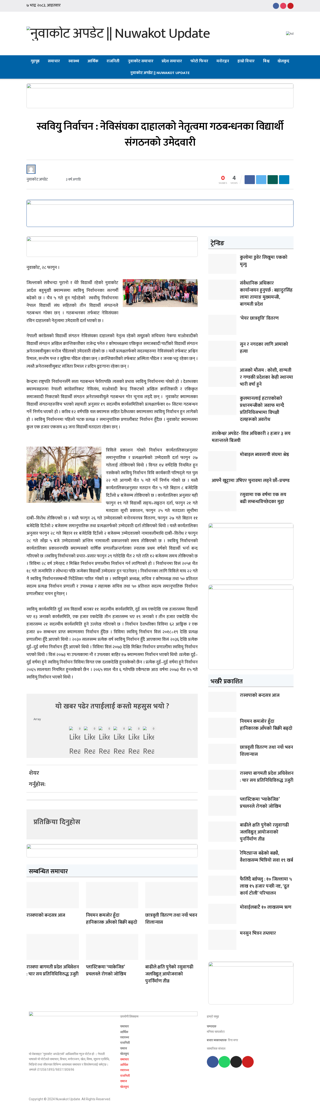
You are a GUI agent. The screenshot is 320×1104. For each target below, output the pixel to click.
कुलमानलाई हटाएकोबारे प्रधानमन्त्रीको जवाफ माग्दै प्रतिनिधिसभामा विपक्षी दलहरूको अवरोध (262, 408)
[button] (61, 770)
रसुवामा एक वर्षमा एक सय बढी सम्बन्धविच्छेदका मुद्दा (263, 498)
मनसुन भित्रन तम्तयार (258, 933)
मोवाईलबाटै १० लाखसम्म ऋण (265, 907)
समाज (123, 1048)
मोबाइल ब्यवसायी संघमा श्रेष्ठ (264, 455)
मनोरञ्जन (222, 61)
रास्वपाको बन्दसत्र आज (45, 915)
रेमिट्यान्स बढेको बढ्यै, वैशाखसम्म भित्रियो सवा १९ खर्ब (266, 856)
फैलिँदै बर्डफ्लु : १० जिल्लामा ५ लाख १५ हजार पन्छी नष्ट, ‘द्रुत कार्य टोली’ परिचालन (266, 886)
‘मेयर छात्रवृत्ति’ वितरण (259, 318)
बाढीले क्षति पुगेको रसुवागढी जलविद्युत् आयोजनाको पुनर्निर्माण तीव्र (169, 974)
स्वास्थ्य (73, 61)
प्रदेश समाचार (172, 61)
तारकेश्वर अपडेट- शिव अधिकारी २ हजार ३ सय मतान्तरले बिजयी (251, 437)
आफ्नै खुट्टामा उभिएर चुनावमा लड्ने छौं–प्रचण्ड (251, 481)
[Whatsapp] (224, 1062)
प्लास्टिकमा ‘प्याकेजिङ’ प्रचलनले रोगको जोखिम (106, 970)
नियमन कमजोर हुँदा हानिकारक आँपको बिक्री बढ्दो (111, 918)
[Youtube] (248, 1062)
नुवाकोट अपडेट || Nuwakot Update (160, 73)
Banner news (31, 905)
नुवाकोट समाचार (140, 61)
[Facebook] (213, 1062)
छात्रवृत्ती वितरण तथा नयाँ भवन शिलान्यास (171, 918)
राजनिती (113, 61)
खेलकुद (283, 61)
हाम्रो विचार (246, 61)
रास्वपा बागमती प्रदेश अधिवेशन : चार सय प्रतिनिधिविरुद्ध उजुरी (52, 970)
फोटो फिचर (199, 61)
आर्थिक (93, 61)
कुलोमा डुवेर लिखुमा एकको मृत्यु (263, 260)
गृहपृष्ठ (35, 61)
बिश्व (266, 61)
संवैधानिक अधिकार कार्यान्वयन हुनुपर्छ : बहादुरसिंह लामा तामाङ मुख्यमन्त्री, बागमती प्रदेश (266, 293)
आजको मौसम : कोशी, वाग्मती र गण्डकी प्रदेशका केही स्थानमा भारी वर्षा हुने (266, 377)
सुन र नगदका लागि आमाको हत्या (264, 347)
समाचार (54, 61)
